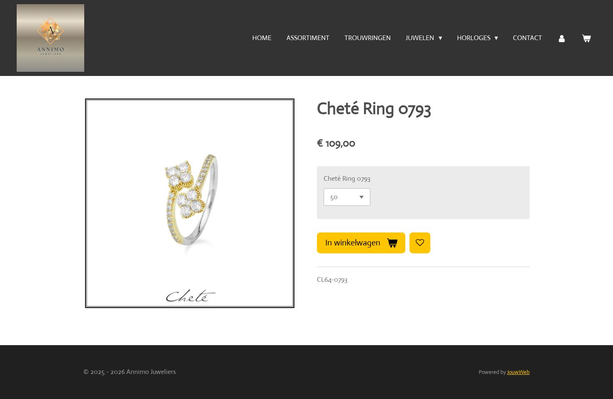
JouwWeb (518, 372)
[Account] (562, 38)
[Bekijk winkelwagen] (586, 38)
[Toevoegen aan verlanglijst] (420, 242)
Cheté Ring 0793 (347, 178)
